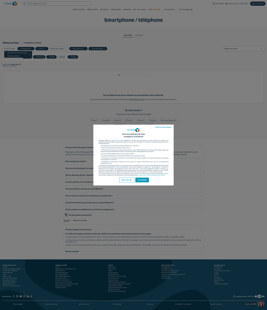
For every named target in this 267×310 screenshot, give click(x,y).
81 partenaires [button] (119, 140)
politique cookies (160, 175)
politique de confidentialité (146, 175)
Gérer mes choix (127, 180)
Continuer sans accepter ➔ (164, 127)
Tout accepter (142, 180)
